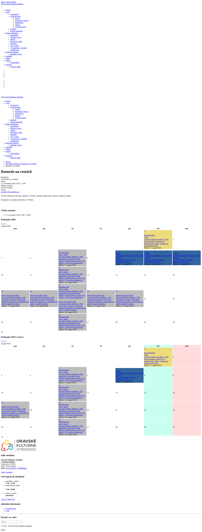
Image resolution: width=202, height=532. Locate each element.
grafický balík (15, 67)
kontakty (9, 65)
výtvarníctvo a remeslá (18, 48)
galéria (8, 60)
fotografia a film (16, 42)
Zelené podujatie (16, 31)
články (8, 58)
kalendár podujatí (12, 52)
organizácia (14, 14)
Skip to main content (8, 2)
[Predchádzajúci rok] (1, 224)
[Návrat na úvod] (12, 4)
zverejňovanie (15, 16)
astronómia (14, 35)
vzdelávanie (14, 50)
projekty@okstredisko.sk (10, 192)
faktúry (17, 25)
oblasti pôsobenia (12, 33)
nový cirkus (14, 46)
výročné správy (20, 27)
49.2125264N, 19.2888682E (16, 468)
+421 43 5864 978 (8, 499)
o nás (7, 12)
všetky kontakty (7, 472)
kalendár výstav (16, 54)
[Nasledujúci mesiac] (6, 224)
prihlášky (9, 56)
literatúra (13, 44)
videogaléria (14, 63)
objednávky (19, 23)
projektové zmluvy (22, 21)
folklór (12, 39)
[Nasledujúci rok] (4, 224)
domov (8, 10)
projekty (13, 29)
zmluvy (17, 18)
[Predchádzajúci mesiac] (3, 224)
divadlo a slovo (16, 37)
